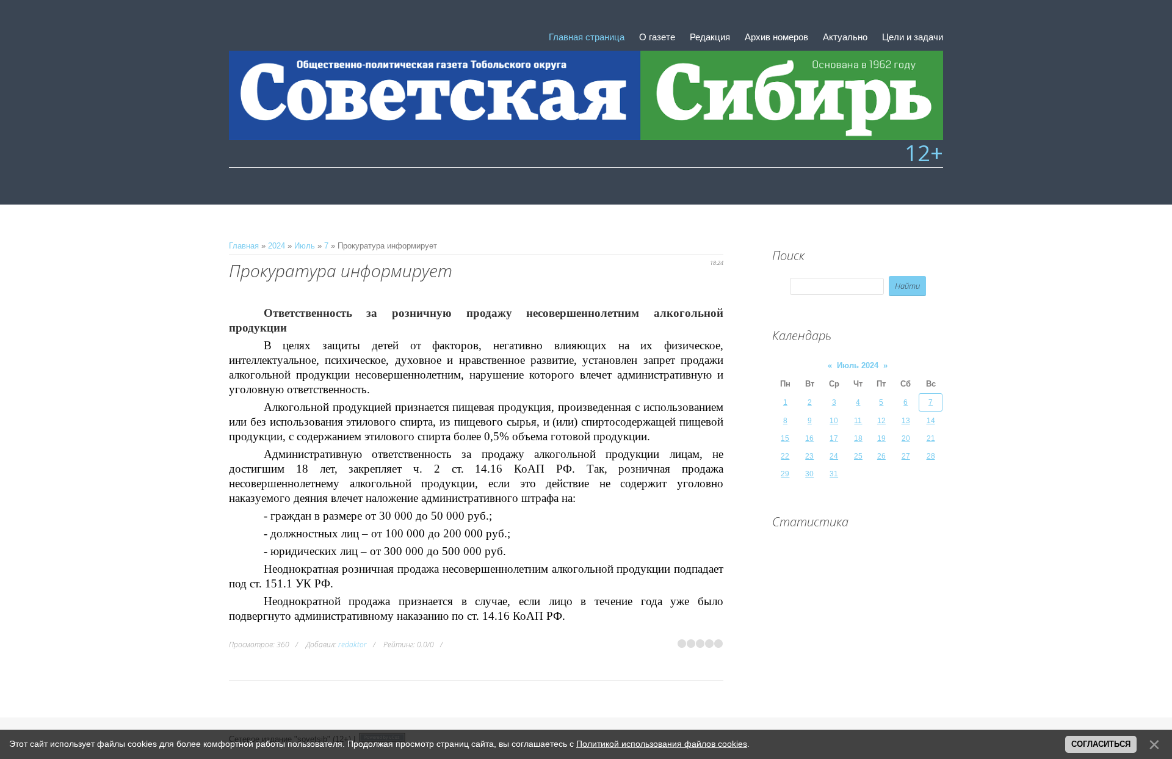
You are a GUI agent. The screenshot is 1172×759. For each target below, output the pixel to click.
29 (785, 474)
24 (834, 456)
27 (906, 456)
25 (858, 456)
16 (809, 438)
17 (834, 438)
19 (881, 438)
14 (931, 420)
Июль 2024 (857, 365)
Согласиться (1100, 744)
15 (785, 438)
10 (834, 420)
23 (809, 456)
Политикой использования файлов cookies (661, 744)
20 (906, 438)
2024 (276, 245)
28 (931, 456)
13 (906, 420)
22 (785, 456)
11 (858, 420)
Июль (304, 245)
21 (931, 438)
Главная (244, 245)
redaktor (352, 644)
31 (834, 474)
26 (881, 456)
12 (881, 420)
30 (809, 474)
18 (858, 438)
